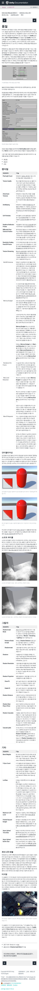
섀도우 (5, 161)
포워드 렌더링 (26, 176)
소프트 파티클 (24, 219)
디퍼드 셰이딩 (20, 530)
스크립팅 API (10, 7)
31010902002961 (16, 983)
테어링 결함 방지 (28, 767)
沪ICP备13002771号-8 (7, 989)
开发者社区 (26, 954)
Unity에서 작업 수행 (25, 13)
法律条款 (3, 985)
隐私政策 (9, 985)
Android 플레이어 (27, 246)
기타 (5, 164)
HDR (28, 530)
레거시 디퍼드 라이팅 (8, 548)
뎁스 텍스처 (30, 544)
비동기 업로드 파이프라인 (26, 424)
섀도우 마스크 (20, 630)
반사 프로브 (28, 224)
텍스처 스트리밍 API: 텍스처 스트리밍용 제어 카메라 (26, 295)
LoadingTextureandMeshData (27, 845)
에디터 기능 (5, 15)
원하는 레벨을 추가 (16, 62)
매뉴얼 (4, 7)
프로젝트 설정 (15, 15)
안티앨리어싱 (29, 205)
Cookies (15, 985)
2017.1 (6, 947)
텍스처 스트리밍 (20, 251)
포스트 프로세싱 (9, 534)
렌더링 (5, 159)
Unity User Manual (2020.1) (9, 13)
